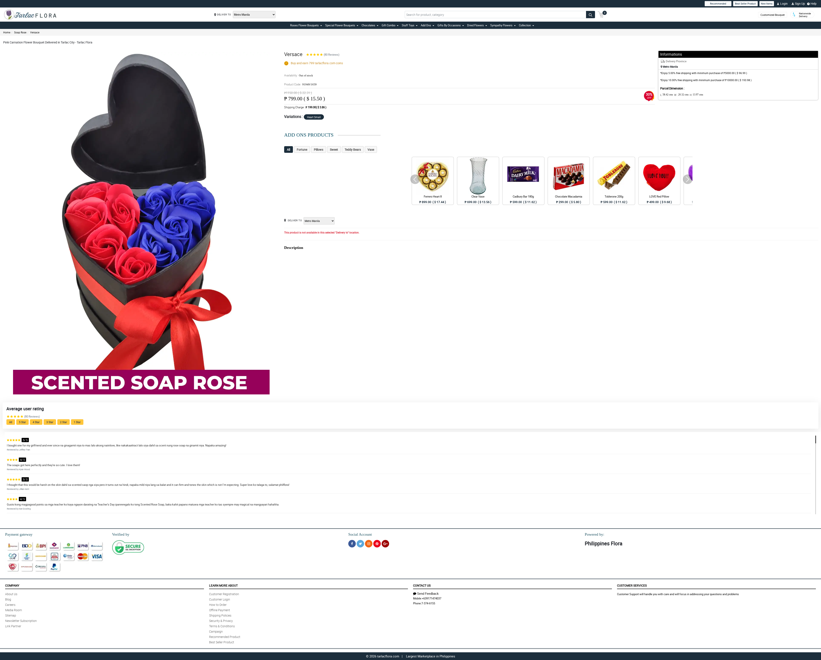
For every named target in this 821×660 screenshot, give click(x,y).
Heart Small (314, 117)
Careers (10, 605)
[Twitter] (360, 543)
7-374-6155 (428, 603)
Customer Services (632, 585)
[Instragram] (368, 543)
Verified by (120, 534)
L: (666, 95)
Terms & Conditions (222, 626)
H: (696, 95)
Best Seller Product (745, 3)
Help (814, 3)
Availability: (298, 75)
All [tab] (288, 149)
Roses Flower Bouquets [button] (304, 25)
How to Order (218, 605)
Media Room (13, 610)
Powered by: (594, 534)
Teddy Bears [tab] (353, 149)
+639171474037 (431, 598)
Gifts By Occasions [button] (449, 25)
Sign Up (800, 3)
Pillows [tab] (318, 149)
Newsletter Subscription (21, 621)
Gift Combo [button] (388, 25)
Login (784, 3)
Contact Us (422, 585)
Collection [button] (525, 25)
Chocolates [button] (368, 25)
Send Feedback (428, 593)
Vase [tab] (371, 149)
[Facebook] (352, 543)
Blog (8, 599)
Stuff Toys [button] (408, 25)
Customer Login (219, 599)
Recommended (718, 3)
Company (12, 585)
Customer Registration (224, 594)
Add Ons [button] (426, 25)
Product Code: (300, 84)
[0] (601, 14)
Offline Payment (219, 610)
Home (6, 32)
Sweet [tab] (334, 149)
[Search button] (590, 14)
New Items (766, 3)
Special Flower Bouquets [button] (340, 25)
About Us (11, 594)
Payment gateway (18, 534)
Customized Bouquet (772, 14)
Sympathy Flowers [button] (501, 25)
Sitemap (10, 615)
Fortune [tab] (302, 149)
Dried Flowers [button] (475, 25)
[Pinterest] (377, 543)
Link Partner (13, 626)
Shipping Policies (220, 615)
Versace (34, 32)
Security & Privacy (221, 621)
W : (681, 95)
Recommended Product (224, 637)
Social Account (360, 534)
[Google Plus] (385, 543)
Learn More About (223, 585)
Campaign (216, 631)
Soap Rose (20, 32)
